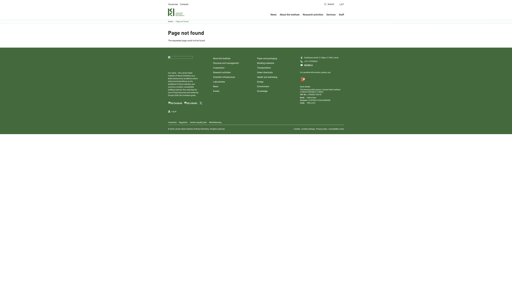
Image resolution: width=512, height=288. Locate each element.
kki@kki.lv (308, 65)
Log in (173, 111)
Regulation (183, 122)
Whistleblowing (215, 122)
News (274, 14)
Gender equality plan (198, 122)
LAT (342, 4)
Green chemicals (265, 72)
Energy (260, 82)
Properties (172, 122)
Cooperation (219, 68)
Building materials (265, 63)
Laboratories (219, 82)
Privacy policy (321, 129)
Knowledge (262, 91)
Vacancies (173, 4)
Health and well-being (267, 77)
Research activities (313, 14)
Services (331, 14)
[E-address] (305, 79)
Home (170, 21)
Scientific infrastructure (224, 77)
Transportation (264, 68)
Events (216, 91)
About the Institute (290, 14)
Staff (341, 14)
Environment (263, 86)
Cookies (297, 129)
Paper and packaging (267, 58)
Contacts (184, 4)
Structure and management (226, 63)
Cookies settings (308, 129)
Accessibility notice (336, 129)
